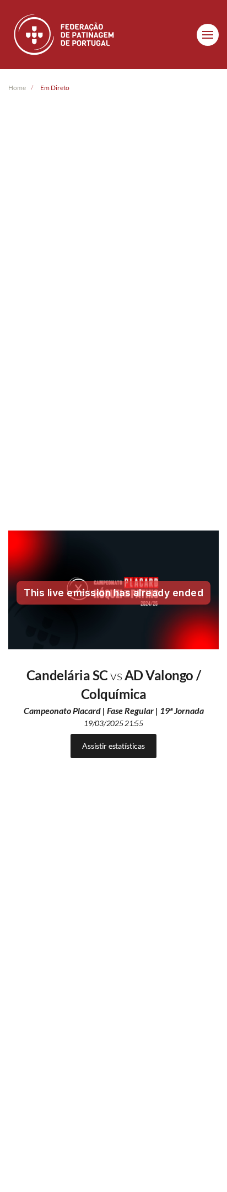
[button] (208, 35)
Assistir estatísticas (113, 745)
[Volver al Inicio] (65, 34)
